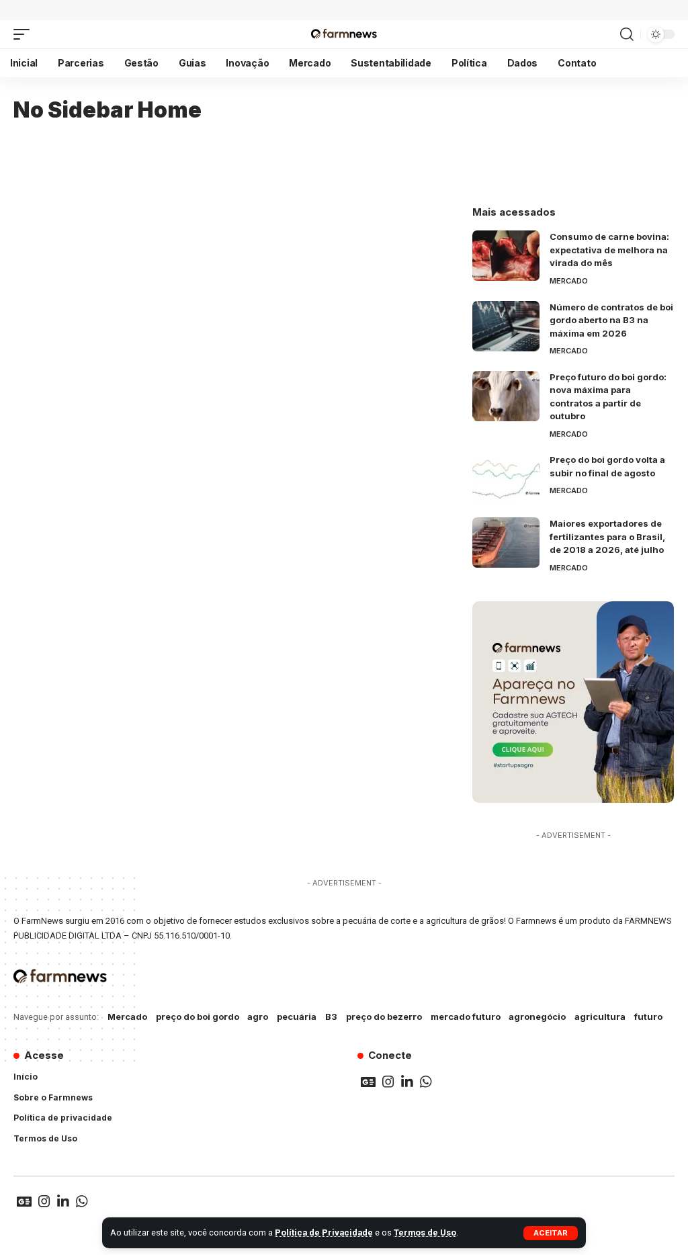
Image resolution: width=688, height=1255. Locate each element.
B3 (331, 1016)
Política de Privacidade (324, 1232)
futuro (648, 1016)
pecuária (296, 1016)
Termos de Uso (425, 1232)
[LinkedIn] (407, 1081)
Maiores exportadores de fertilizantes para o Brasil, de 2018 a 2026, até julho (607, 536)
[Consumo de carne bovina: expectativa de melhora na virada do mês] (506, 255)
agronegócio (537, 1016)
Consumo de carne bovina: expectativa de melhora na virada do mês (609, 249)
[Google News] (368, 1081)
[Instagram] (388, 1081)
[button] (550, 1233)
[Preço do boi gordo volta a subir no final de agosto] (506, 478)
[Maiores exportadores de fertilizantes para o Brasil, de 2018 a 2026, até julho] (506, 542)
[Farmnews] (343, 34)
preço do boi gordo (197, 1016)
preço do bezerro (384, 1016)
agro (257, 1016)
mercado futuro (466, 1016)
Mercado (569, 281)
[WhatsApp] (426, 1081)
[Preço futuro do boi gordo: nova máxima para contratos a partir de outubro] (506, 396)
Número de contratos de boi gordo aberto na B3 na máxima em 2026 (611, 320)
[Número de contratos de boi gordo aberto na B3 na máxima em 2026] (506, 326)
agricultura (600, 1016)
